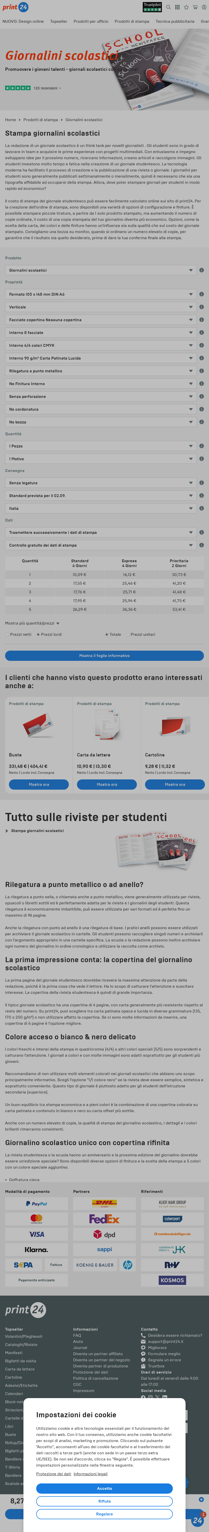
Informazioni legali (91, 1473)
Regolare (104, 1514)
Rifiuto (104, 1501)
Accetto (104, 1488)
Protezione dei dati (53, 1473)
